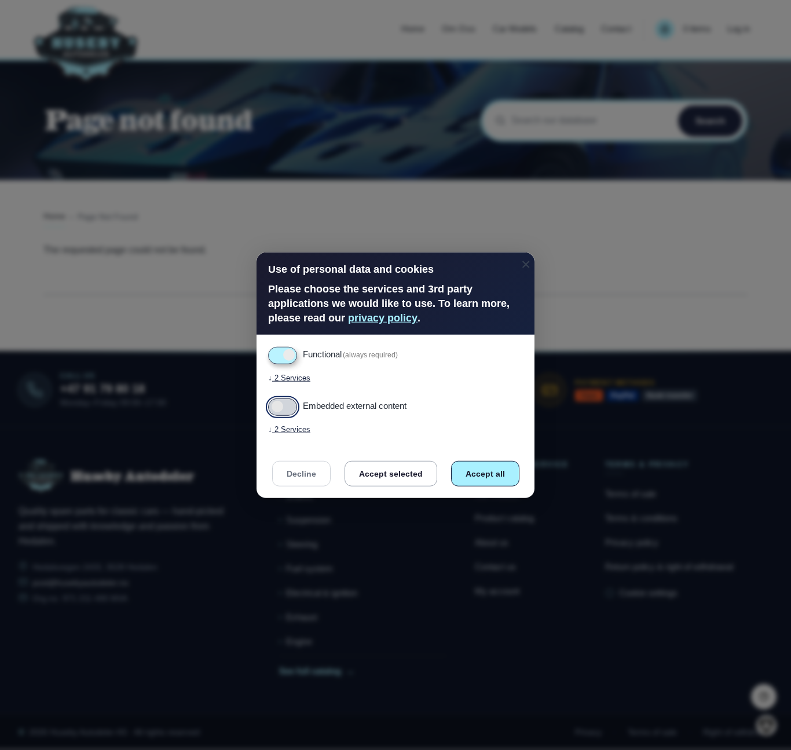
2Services (289, 378)
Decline (301, 473)
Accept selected (391, 473)
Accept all (485, 473)
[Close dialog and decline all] (525, 259)
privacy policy (383, 318)
